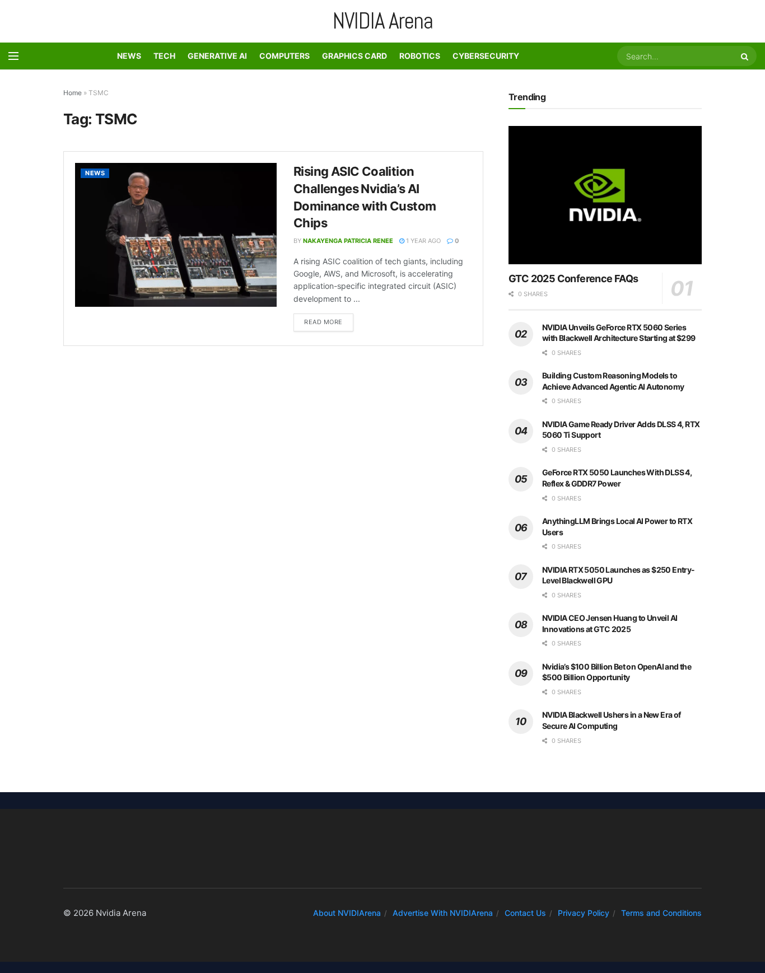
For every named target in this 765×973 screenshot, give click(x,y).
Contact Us (525, 913)
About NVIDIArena (347, 913)
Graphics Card (354, 55)
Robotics (419, 55)
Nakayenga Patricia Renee (348, 241)
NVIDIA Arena (383, 21)
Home (72, 92)
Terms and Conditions (661, 913)
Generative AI (217, 55)
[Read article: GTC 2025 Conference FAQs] (605, 195)
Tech (164, 55)
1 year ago (422, 241)
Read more (328, 320)
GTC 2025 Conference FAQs (573, 278)
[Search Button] (746, 56)
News (129, 55)
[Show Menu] (13, 56)
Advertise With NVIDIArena (443, 913)
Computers (284, 55)
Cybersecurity (486, 55)
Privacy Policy (583, 913)
